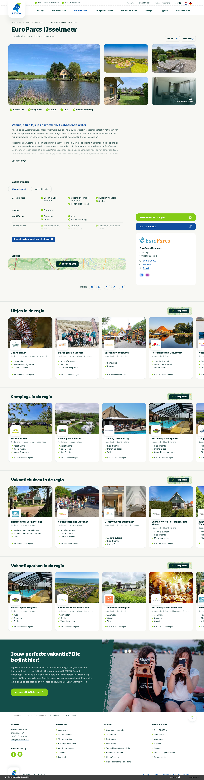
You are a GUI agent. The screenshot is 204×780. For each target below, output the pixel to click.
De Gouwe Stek (19, 438)
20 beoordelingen (71, 627)
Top (192, 718)
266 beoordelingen (165, 543)
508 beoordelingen (25, 543)
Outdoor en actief (129, 10)
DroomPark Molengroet (117, 607)
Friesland (167, 356)
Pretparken (111, 739)
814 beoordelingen (118, 627)
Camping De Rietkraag (117, 438)
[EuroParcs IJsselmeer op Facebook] (141, 275)
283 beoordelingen (165, 458)
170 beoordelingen (118, 458)
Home (28, 22)
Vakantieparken (81, 10)
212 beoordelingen (72, 374)
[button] (191, 349)
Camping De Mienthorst (71, 438)
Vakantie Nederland (162, 3)
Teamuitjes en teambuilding (118, 748)
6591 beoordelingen (118, 374)
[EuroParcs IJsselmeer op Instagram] (147, 275)
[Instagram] (19, 754)
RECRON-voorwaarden (164, 752)
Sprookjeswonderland (117, 352)
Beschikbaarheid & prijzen (152, 217)
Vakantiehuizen (59, 10)
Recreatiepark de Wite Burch (167, 607)
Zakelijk (148, 10)
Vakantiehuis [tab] (41, 189)
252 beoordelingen (165, 374)
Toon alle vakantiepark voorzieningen (32, 239)
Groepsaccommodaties (116, 730)
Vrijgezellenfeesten (114, 752)
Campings (39, 10)
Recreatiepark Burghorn (165, 438)
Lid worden (159, 734)
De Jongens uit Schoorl (70, 352)
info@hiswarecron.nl (20, 739)
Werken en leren (183, 10)
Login (177, 3)
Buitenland (134, 525)
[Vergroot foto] (126, 58)
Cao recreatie (160, 757)
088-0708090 (149, 261)
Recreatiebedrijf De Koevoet (167, 352)
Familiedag (111, 743)
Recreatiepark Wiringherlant (26, 521)
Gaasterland (188, 611)
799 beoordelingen (71, 543)
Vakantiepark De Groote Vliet (74, 607)
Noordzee (41, 356)
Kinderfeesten (112, 757)
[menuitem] (39, 10)
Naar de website (147, 226)
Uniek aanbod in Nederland (48, 3)
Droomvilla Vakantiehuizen (119, 521)
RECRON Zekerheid (72, 3)
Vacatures (130, 3)
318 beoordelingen (165, 627)
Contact (157, 748)
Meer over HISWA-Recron (27, 692)
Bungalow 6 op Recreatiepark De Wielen (169, 523)
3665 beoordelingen (25, 374)
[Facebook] (13, 754)
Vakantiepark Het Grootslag (73, 521)
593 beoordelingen (25, 458)
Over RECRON (144, 3)
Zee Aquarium (18, 352)
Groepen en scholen (104, 10)
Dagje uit (164, 10)
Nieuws (157, 743)
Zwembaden (112, 734)
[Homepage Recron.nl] (13, 773)
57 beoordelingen (71, 458)
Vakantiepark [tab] (19, 189)
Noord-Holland (29, 356)
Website (147, 264)
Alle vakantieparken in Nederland (63, 22)
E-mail (146, 268)
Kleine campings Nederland (118, 762)
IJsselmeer (41, 442)
